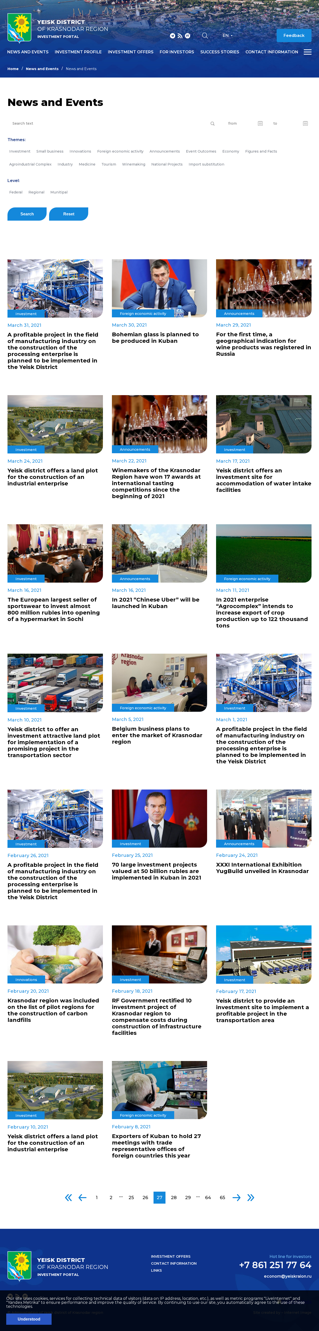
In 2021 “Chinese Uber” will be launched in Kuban (155, 603)
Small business (50, 151)
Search (27, 214)
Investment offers (131, 52)
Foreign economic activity (120, 151)
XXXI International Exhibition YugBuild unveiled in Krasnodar (262, 868)
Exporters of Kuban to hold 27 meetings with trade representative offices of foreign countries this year (156, 1146)
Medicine (87, 164)
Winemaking (133, 164)
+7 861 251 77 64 (275, 1264)
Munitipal (59, 192)
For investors (177, 52)
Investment (19, 151)
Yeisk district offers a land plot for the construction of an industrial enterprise (52, 477)
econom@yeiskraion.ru (288, 1276)
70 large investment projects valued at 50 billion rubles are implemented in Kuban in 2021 (156, 871)
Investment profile (78, 52)
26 (145, 1197)
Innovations (80, 151)
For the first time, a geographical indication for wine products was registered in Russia (263, 344)
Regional (36, 192)
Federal (15, 192)
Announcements (165, 151)
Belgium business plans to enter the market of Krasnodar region (157, 735)
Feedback (294, 35)
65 (222, 1197)
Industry (65, 164)
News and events (28, 52)
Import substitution (206, 164)
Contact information (271, 52)
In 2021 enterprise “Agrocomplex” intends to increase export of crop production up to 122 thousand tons (262, 613)
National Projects (167, 164)
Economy (230, 151)
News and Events (42, 69)
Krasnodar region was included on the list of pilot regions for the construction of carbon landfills (53, 1010)
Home (13, 69)
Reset (68, 214)
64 (208, 1197)
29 (188, 1197)
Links (156, 1270)
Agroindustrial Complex (30, 164)
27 (159, 1197)
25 (131, 1197)
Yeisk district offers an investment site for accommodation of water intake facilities (263, 480)
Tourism (108, 164)
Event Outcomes (201, 151)
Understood (29, 1319)
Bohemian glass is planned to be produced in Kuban (155, 337)
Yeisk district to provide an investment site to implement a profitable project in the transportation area (262, 1011)
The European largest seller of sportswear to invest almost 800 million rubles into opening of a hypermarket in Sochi (53, 609)
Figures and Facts (261, 151)
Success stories (219, 52)
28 (174, 1197)
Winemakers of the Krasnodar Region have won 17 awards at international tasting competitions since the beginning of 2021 (156, 483)
